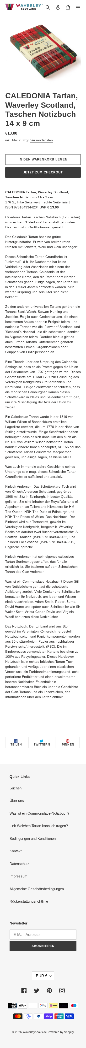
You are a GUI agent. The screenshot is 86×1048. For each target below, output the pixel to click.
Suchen (16, 788)
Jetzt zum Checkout (43, 172)
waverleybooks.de (35, 1032)
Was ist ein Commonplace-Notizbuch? (39, 813)
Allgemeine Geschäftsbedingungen (37, 889)
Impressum (18, 876)
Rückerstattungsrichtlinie (29, 901)
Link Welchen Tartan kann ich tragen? (39, 826)
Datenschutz (19, 864)
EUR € (41, 976)
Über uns (17, 801)
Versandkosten (41, 140)
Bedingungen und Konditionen (33, 838)
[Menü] (78, 7)
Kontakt (16, 851)
